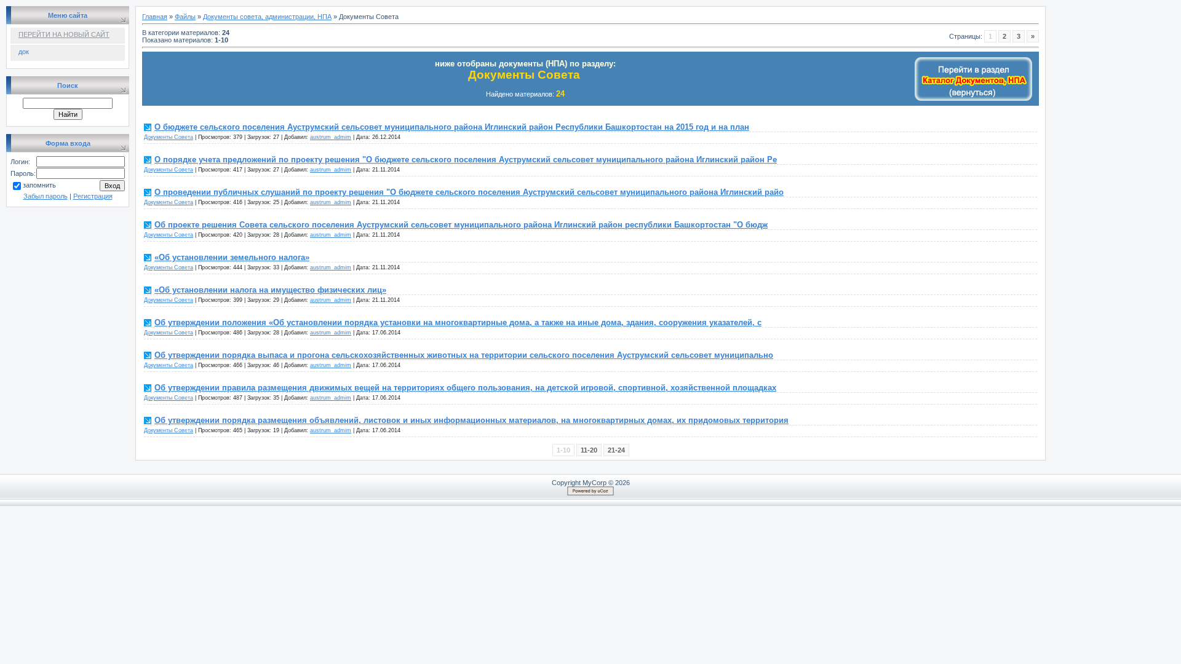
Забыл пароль (45, 196)
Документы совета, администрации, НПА (267, 16)
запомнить (39, 185)
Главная (154, 16)
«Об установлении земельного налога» (231, 257)
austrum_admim (330, 137)
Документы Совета (168, 137)
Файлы (185, 16)
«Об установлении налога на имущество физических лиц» (270, 289)
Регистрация (93, 196)
